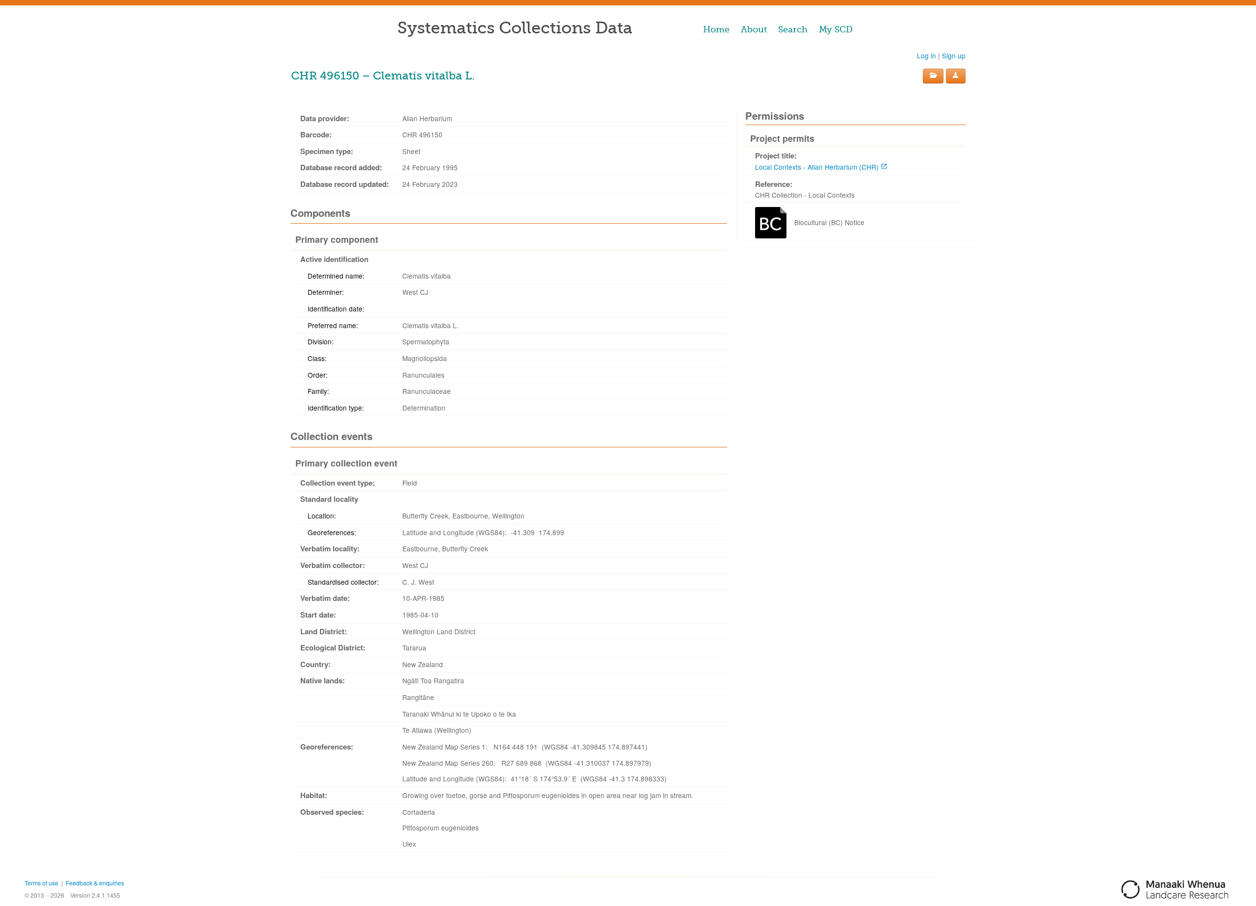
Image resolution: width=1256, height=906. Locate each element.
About (754, 29)
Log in (926, 55)
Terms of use (41, 883)
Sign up (954, 55)
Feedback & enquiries (95, 883)
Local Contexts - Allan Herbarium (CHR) (817, 167)
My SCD (836, 29)
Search (793, 29)
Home (716, 29)
